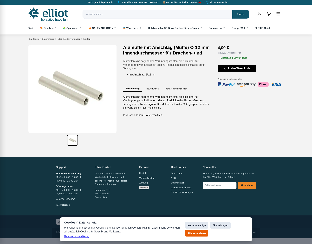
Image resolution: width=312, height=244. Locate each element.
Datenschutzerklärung (76, 236)
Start (30, 28)
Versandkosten (147, 178)
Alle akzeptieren (197, 233)
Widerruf (144, 187)
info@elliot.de (63, 204)
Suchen (240, 14)
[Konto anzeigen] (259, 14)
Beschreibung (133, 88)
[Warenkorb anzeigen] (269, 14)
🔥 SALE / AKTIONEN (100, 28)
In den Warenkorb (239, 68)
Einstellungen (220, 225)
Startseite (34, 39)
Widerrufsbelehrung (181, 187)
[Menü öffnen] (278, 14)
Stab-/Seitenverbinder (69, 39)
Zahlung (143, 182)
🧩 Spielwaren (71, 28)
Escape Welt (239, 28)
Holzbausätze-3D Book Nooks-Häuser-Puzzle (173, 28)
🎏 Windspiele (131, 28)
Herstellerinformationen (176, 89)
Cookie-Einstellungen (182, 192)
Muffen (87, 39)
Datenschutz (177, 182)
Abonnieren (247, 185)
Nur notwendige (197, 225)
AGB (173, 178)
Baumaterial (215, 28)
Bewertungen (152, 89)
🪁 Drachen (46, 28)
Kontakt (143, 173)
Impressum (176, 173)
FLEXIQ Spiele (263, 28)
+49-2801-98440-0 (148, 2)
